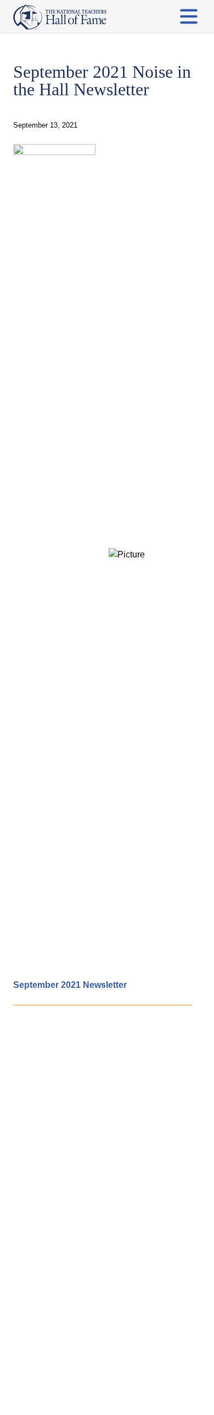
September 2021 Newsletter (70, 985)
